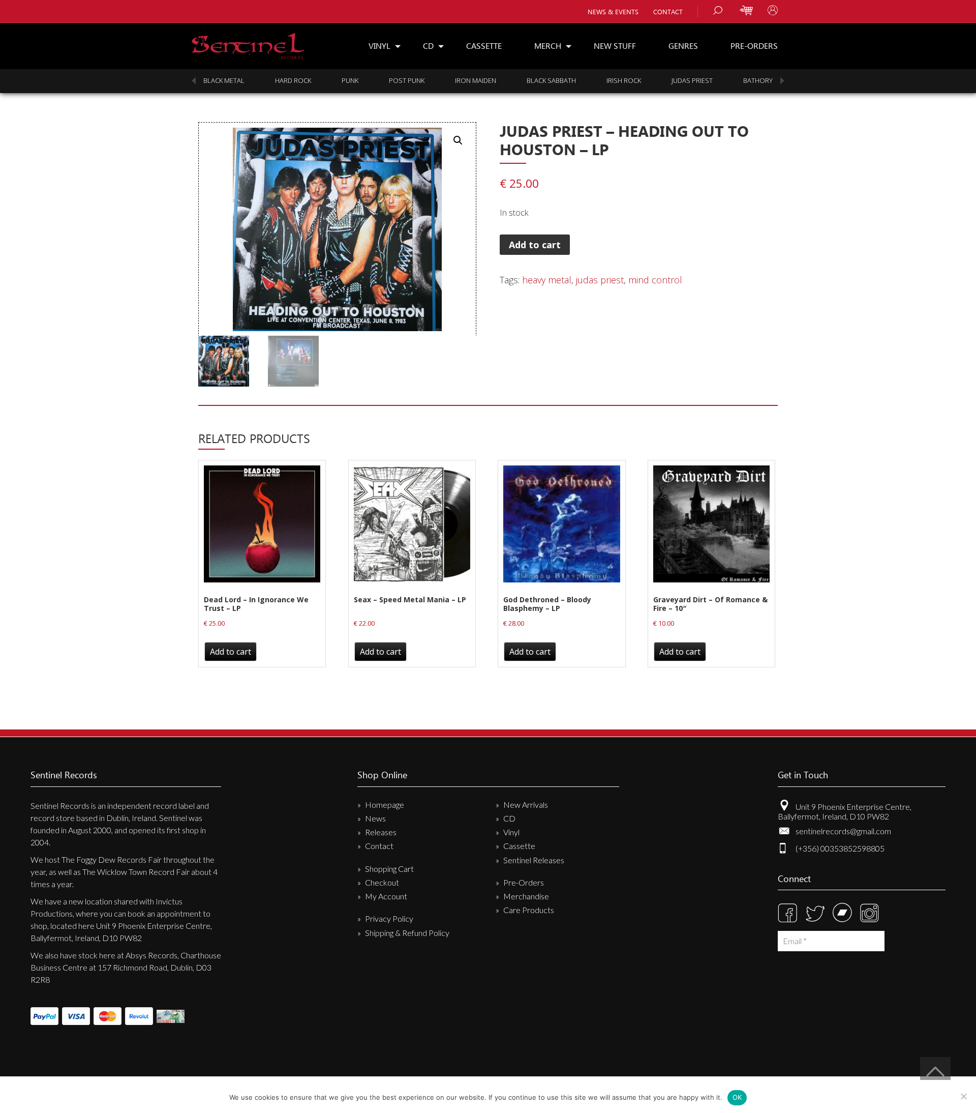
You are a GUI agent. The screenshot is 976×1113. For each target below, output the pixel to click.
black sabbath (551, 80)
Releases (380, 832)
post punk (406, 80)
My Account (386, 896)
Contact (668, 11)
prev (194, 80)
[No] (963, 1096)
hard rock (293, 80)
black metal (224, 80)
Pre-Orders (754, 45)
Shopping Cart (389, 868)
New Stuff (615, 45)
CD (428, 45)
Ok (737, 1097)
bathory (758, 80)
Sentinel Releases (533, 860)
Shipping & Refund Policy (407, 933)
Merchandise (526, 896)
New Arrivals (525, 804)
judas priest (692, 80)
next (782, 80)
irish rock (623, 80)
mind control (655, 280)
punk (350, 80)
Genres (683, 45)
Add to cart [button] (230, 651)
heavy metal (546, 280)
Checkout (382, 882)
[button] (458, 140)
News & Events (613, 11)
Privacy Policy (389, 918)
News (375, 818)
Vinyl (379, 45)
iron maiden (475, 80)
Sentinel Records (248, 42)
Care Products (528, 910)
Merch (547, 45)
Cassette (484, 45)
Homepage (384, 804)
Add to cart (535, 245)
